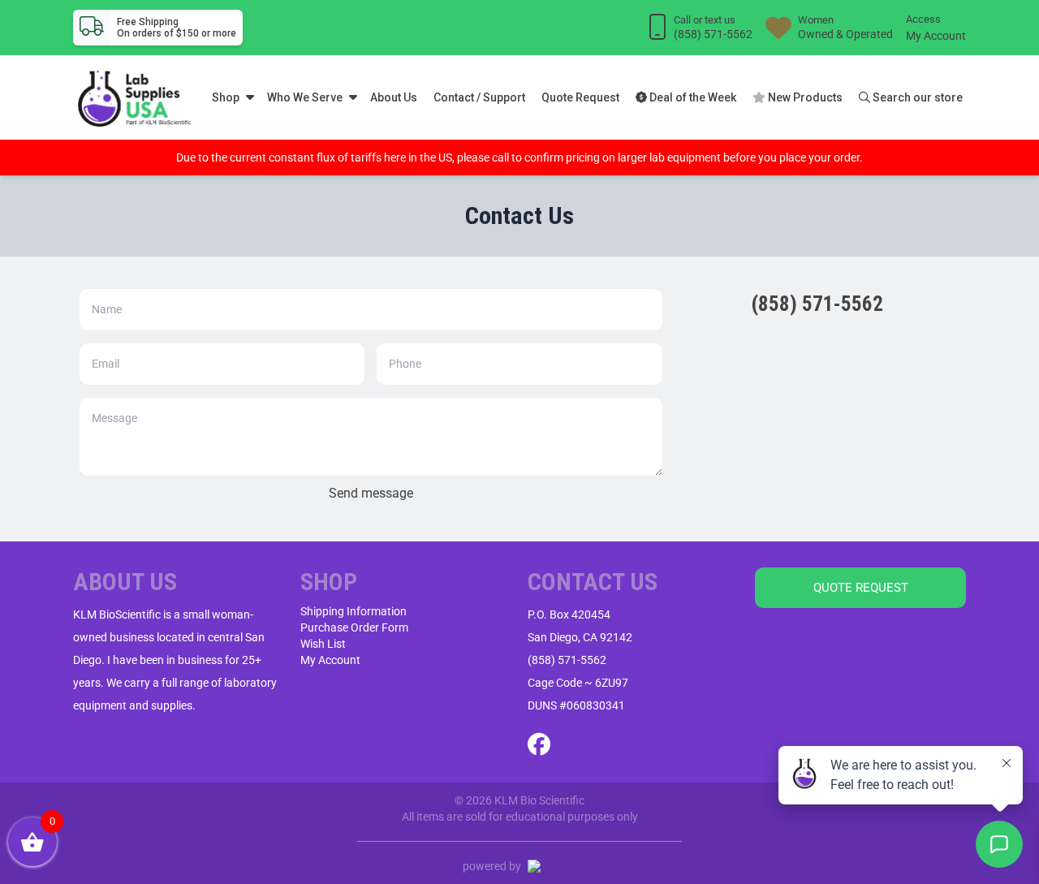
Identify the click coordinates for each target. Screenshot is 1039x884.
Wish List (323, 643)
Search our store (916, 97)
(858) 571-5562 (567, 659)
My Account (936, 35)
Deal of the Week (691, 97)
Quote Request (580, 97)
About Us (393, 97)
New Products (804, 97)
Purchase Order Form (354, 627)
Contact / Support (479, 97)
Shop (225, 97)
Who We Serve (305, 97)
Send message (371, 493)
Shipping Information (353, 611)
